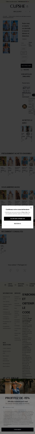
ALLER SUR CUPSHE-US (17, 219)
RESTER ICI (17, 224)
